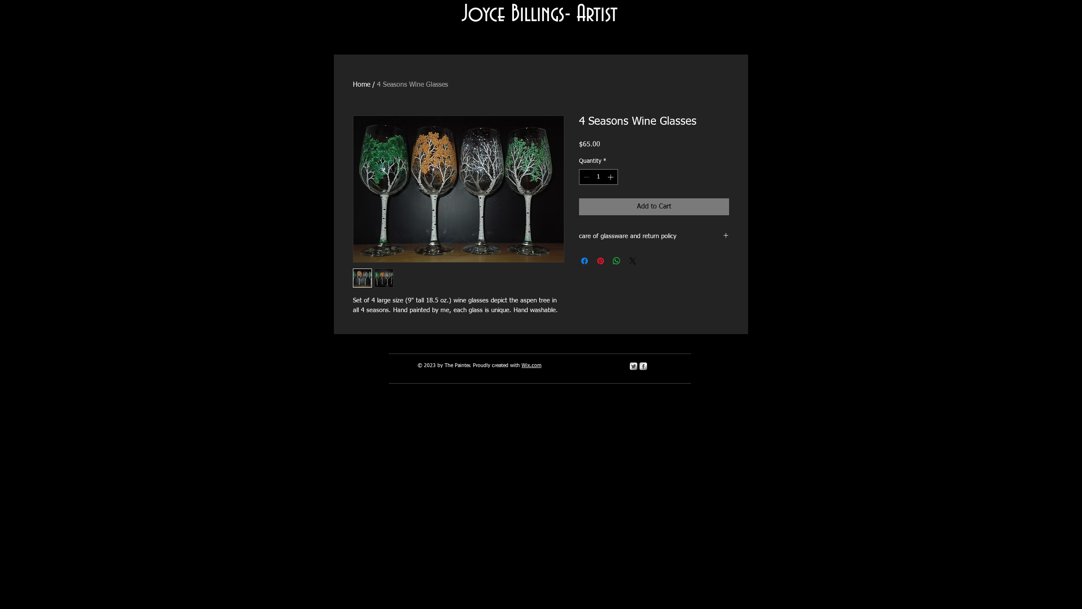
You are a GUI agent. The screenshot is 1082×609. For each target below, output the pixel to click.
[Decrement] (585, 177)
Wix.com (531, 365)
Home (361, 85)
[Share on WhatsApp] (617, 261)
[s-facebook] (643, 366)
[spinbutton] (598, 177)
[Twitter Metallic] (633, 366)
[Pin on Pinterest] (601, 261)
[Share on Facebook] (584, 261)
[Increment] (611, 177)
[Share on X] (633, 261)
